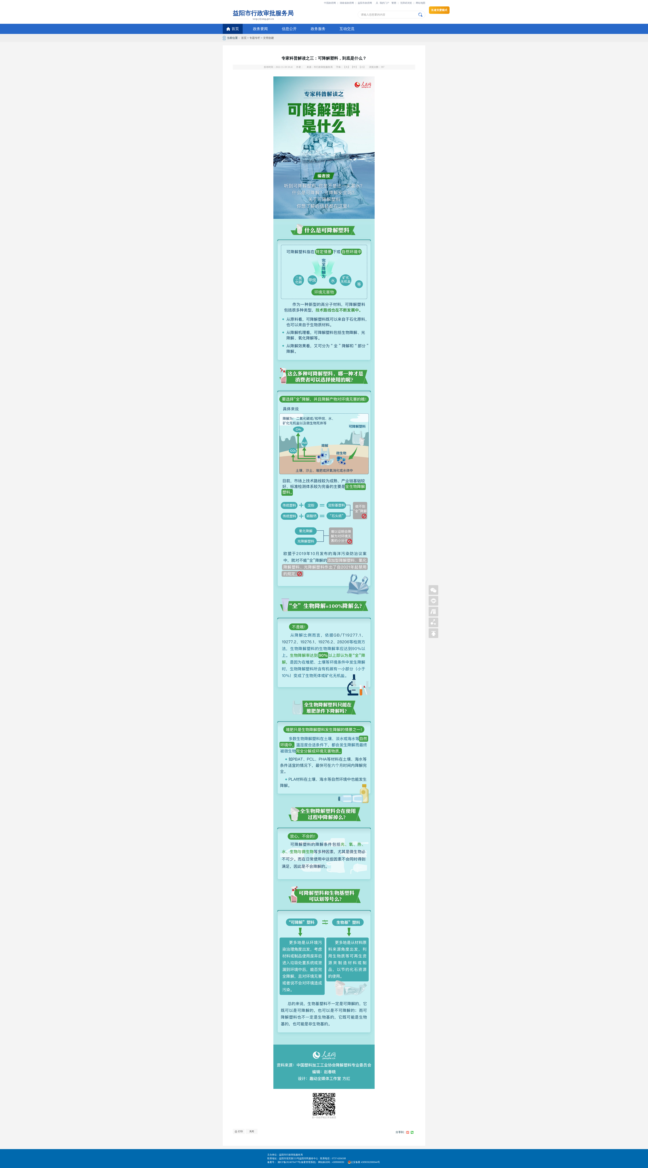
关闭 (251, 1131)
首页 (235, 29)
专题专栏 (254, 37)
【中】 (354, 67)
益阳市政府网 (365, 3)
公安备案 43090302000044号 (365, 1162)
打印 (240, 1131)
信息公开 (289, 29)
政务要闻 (260, 29)
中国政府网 (330, 3)
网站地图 (420, 3)
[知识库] (433, 615)
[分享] (433, 626)
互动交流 (347, 29)
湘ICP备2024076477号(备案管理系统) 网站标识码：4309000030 (312, 1162)
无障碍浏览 (406, 3)
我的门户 (384, 3)
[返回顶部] (433, 637)
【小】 (362, 67)
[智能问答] (433, 604)
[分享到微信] (412, 1132)
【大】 (346, 67)
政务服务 (318, 29)
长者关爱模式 (439, 10)
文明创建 (268, 37)
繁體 (394, 3)
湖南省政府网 (347, 3)
